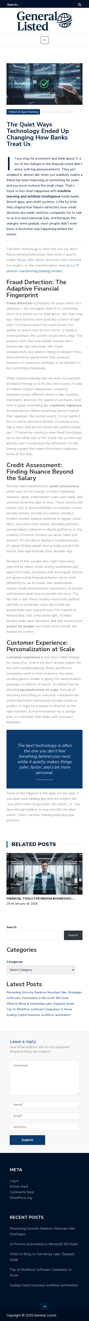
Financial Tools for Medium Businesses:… (40, 898)
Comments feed (22, 1192)
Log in (14, 1181)
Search (11, 927)
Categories (14, 962)
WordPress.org (21, 1198)
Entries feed (19, 1186)
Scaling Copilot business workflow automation (38, 1015)
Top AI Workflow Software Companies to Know (39, 1009)
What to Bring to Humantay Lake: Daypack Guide (40, 1004)
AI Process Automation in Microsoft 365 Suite (37, 998)
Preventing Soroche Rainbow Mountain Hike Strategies (44, 992)
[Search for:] (20, 5)
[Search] (79, 5)
